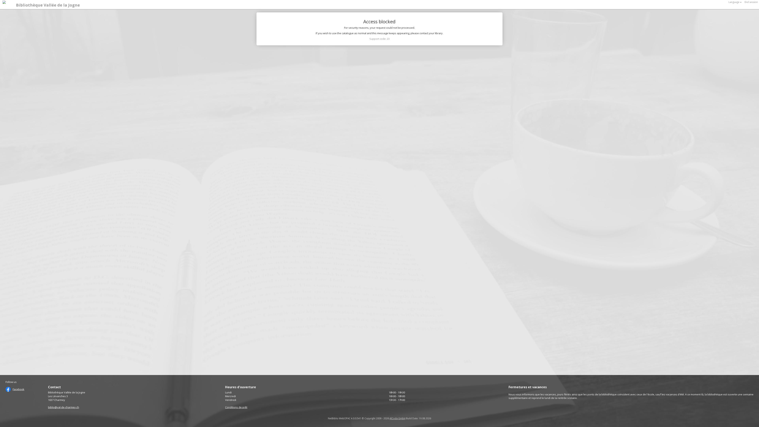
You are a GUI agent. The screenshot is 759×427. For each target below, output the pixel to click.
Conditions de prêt (236, 407)
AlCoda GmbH (397, 418)
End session (751, 2)
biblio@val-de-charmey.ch (63, 407)
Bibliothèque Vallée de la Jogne (48, 5)
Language (734, 2)
